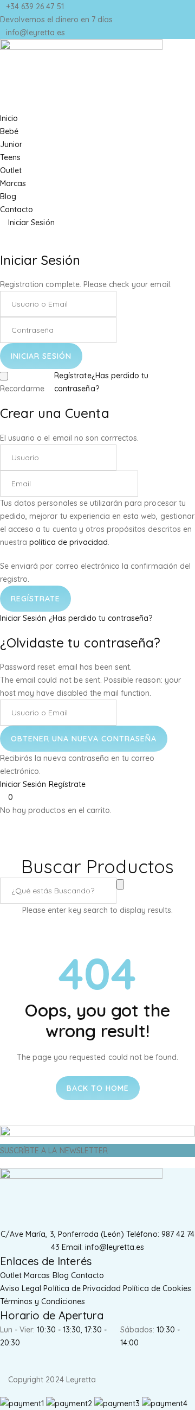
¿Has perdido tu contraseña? (101, 618)
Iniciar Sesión (23, 618)
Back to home (98, 1088)
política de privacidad (68, 542)
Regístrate (72, 375)
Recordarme (22, 388)
